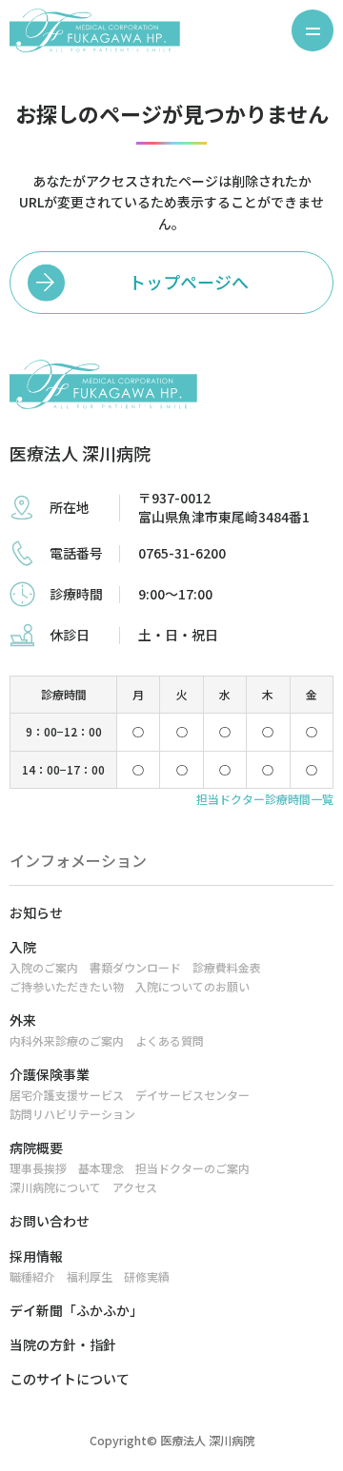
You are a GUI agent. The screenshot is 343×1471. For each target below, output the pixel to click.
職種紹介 (32, 1276)
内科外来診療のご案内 (67, 1040)
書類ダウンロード (135, 967)
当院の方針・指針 (63, 1344)
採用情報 (36, 1255)
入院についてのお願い (192, 986)
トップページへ (189, 281)
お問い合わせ (50, 1220)
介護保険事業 (50, 1074)
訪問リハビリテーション (72, 1114)
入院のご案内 (44, 967)
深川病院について (55, 1187)
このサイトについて (70, 1378)
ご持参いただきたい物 (67, 986)
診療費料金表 (226, 967)
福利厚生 (89, 1276)
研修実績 (147, 1276)
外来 (23, 1020)
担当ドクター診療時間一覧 (264, 799)
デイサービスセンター (192, 1095)
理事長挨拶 (38, 1168)
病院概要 (36, 1147)
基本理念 (101, 1168)
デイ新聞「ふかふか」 (76, 1310)
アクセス (134, 1187)
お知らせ (36, 912)
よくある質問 (169, 1040)
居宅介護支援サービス (67, 1095)
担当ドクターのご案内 (192, 1168)
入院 (23, 946)
